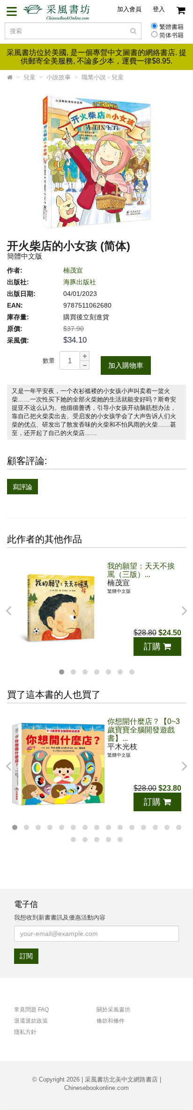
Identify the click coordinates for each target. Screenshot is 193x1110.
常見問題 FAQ (31, 1009)
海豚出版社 (79, 282)
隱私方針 (25, 1032)
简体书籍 (171, 35)
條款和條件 (110, 1021)
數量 (49, 360)
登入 (159, 9)
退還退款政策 (31, 1021)
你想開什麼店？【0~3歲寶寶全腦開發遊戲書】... (143, 729)
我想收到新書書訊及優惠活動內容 (59, 917)
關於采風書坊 (113, 1009)
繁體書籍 (171, 27)
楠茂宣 (73, 270)
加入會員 (129, 9)
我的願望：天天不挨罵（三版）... (141, 570)
